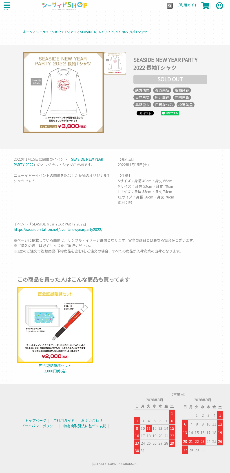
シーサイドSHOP (48, 31)
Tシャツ (70, 31)
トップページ (35, 420)
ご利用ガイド (64, 420)
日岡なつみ (164, 104)
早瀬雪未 (142, 104)
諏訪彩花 (182, 90)
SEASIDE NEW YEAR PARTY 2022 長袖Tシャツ (113, 31)
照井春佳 (162, 97)
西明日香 (182, 97)
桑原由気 (162, 90)
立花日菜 (142, 97)
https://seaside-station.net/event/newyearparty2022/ (58, 229)
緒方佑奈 (142, 90)
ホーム (27, 31)
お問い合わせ (92, 420)
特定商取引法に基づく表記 (84, 425)
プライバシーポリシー (39, 425)
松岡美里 (185, 104)
